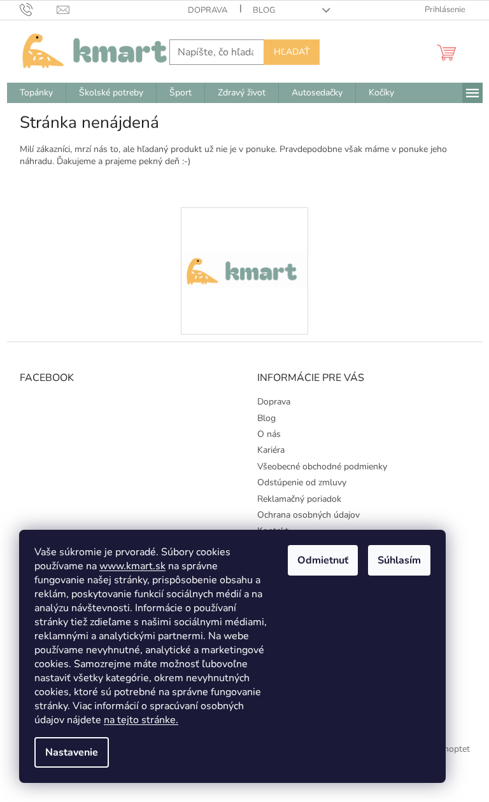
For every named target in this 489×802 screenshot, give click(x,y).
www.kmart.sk (132, 566)
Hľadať (291, 52)
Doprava (207, 10)
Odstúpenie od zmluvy (301, 482)
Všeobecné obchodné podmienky (322, 466)
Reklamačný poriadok (299, 499)
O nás (269, 434)
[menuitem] (36, 93)
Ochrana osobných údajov (308, 515)
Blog (264, 10)
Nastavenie (71, 752)
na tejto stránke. (141, 720)
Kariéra (271, 450)
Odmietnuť (322, 560)
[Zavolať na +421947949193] (38, 9)
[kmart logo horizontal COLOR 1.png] (244, 225)
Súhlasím (399, 560)
